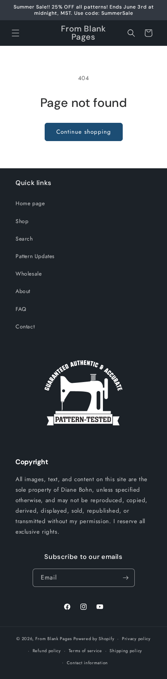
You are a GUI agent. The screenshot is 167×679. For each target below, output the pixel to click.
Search (24, 239)
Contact (25, 326)
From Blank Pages (53, 638)
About (23, 291)
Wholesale (29, 274)
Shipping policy (126, 651)
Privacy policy (136, 638)
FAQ (21, 309)
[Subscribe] (125, 578)
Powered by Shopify (94, 638)
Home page (30, 203)
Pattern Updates (35, 256)
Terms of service (85, 651)
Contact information (87, 663)
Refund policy (47, 651)
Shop (22, 221)
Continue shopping (83, 131)
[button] (15, 33)
